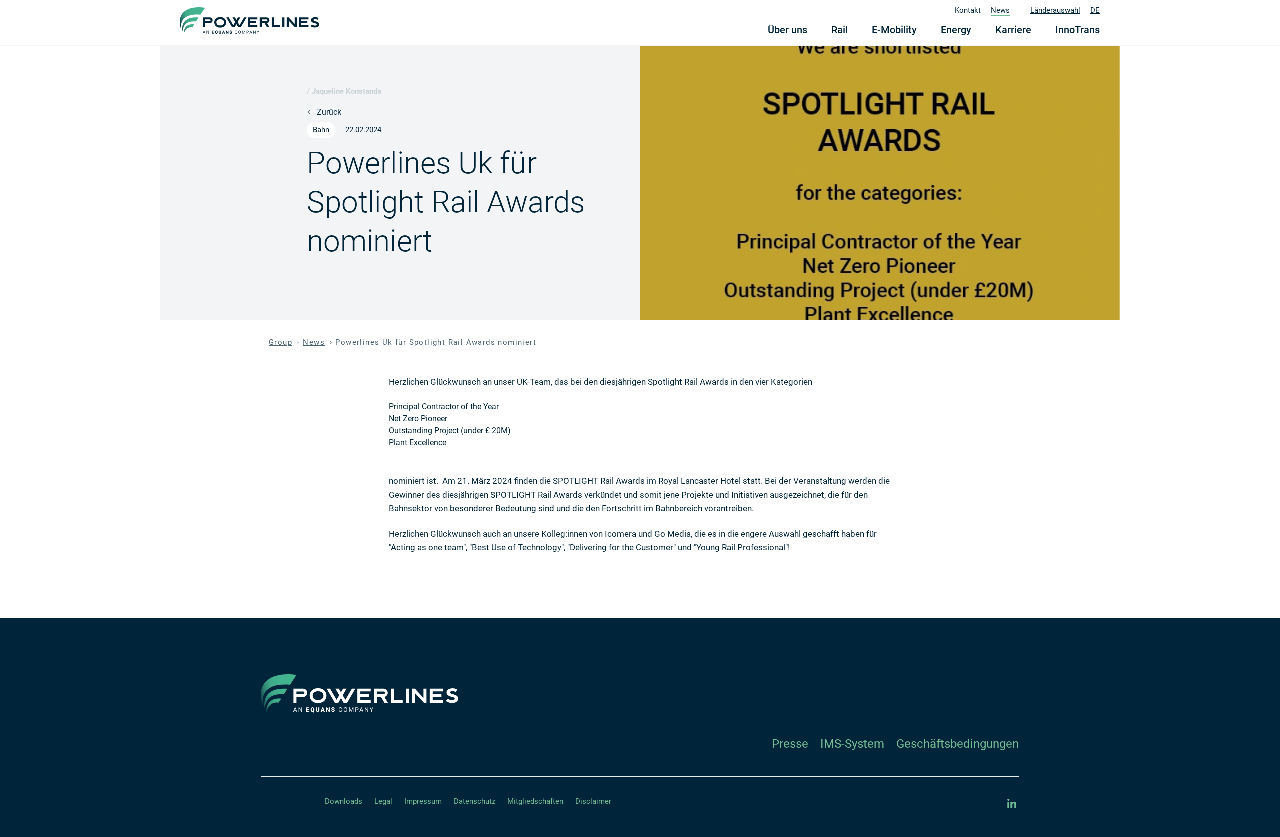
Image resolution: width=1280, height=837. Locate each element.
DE (1095, 10)
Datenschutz (475, 801)
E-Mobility (894, 30)
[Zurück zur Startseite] (250, 21)
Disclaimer (594, 801)
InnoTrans (1078, 30)
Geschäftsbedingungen (957, 744)
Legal (383, 801)
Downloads (343, 801)
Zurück (328, 112)
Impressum (423, 801)
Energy (956, 30)
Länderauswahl (1055, 10)
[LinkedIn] (1012, 804)
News (1000, 10)
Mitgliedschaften (536, 801)
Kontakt (968, 10)
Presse (790, 744)
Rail (840, 30)
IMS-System (852, 744)
